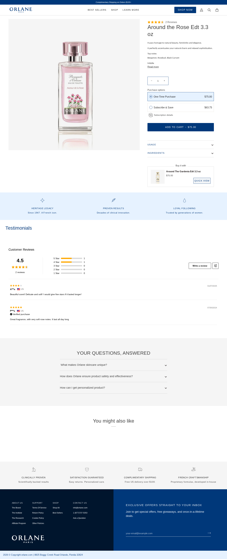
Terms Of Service (39, 508)
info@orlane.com (80, 508)
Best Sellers (58, 513)
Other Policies (38, 523)
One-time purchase (165, 96)
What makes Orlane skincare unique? (83, 364)
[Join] (208, 532)
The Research (18, 518)
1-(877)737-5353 (80, 513)
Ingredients (155, 153)
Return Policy (38, 513)
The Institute (17, 513)
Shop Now (185, 9)
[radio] (150, 96)
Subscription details (163, 115)
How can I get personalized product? (82, 387)
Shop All (56, 508)
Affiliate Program (19, 523)
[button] (114, 10)
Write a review (200, 266)
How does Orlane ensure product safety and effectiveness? (96, 376)
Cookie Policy (38, 518)
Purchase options (156, 90)
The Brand (16, 508)
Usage (151, 144)
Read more (153, 66)
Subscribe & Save (164, 107)
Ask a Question (79, 518)
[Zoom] (74, 84)
